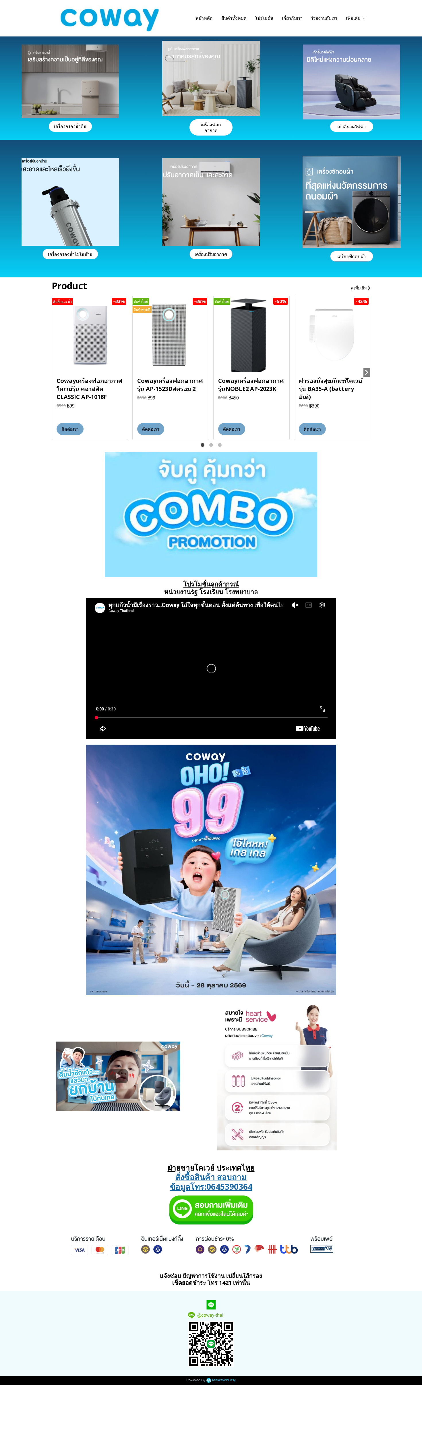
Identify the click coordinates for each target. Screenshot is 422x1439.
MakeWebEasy (224, 1380)
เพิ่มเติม (354, 18)
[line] (211, 1304)
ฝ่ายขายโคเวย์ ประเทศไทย (211, 1167)
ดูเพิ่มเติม (359, 288)
